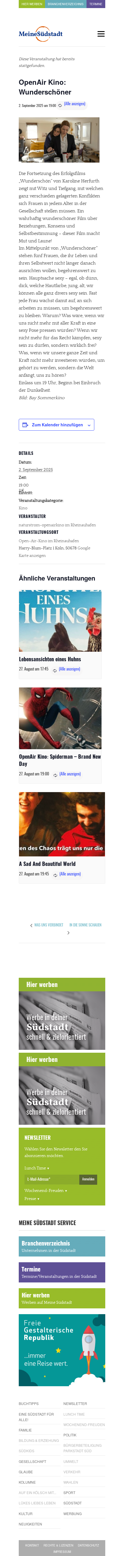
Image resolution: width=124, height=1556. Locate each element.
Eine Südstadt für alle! (36, 1417)
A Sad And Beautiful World (47, 864)
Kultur (26, 1513)
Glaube (26, 1471)
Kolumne (27, 1482)
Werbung (72, 1513)
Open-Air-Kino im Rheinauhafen (49, 541)
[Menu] (101, 33)
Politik (69, 1434)
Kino (23, 508)
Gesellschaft (32, 1461)
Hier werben (32, 4)
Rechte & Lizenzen (58, 1545)
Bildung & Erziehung (39, 1440)
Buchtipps (29, 1403)
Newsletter (75, 1403)
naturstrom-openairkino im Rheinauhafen (57, 525)
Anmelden (88, 1179)
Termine (95, 4)
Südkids (26, 1450)
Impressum (62, 1552)
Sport (69, 1492)
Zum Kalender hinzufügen (57, 424)
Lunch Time (35, 1168)
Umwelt (70, 1461)
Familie (25, 1429)
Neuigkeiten (30, 1523)
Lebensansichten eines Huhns (50, 659)
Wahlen (70, 1482)
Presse (30, 1199)
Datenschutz (88, 1545)
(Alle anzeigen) (74, 104)
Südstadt (72, 1502)
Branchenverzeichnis (66, 4)
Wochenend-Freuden (44, 1190)
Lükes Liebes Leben (37, 1502)
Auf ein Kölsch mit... (37, 1492)
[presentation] (60, 621)
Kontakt (32, 1545)
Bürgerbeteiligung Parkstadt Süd (82, 1448)
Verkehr (71, 1471)
